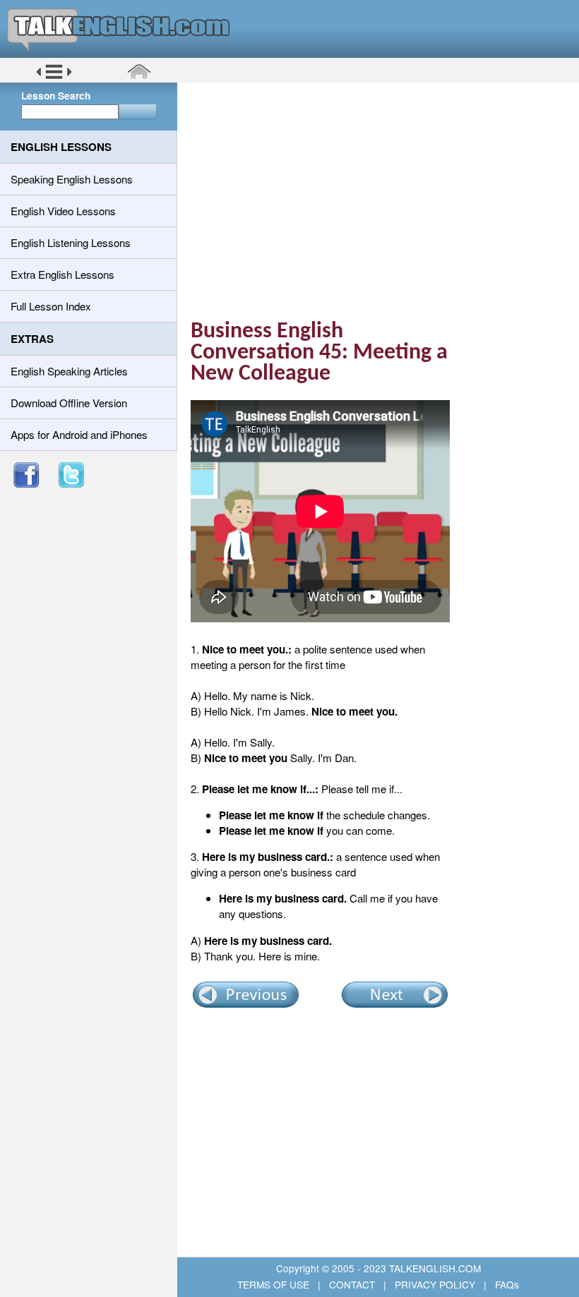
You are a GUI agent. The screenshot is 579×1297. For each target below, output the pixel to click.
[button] (54, 77)
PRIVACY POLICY (435, 1284)
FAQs (505, 1284)
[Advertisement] (383, 194)
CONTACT (352, 1284)
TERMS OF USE (274, 1284)
